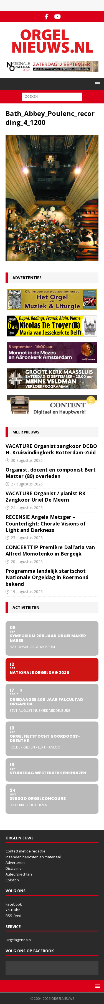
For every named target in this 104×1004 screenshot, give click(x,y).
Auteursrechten (19, 874)
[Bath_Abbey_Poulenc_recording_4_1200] (52, 258)
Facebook (14, 904)
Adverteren (15, 862)
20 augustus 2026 (27, 561)
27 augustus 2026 (27, 484)
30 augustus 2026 (27, 460)
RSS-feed (13, 915)
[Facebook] (47, 16)
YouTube (13, 909)
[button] (96, 83)
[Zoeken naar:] (52, 96)
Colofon (12, 879)
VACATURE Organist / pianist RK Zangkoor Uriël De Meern (45, 496)
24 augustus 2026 (27, 507)
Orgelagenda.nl (19, 939)
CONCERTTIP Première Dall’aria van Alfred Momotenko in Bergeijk (50, 550)
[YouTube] (57, 16)
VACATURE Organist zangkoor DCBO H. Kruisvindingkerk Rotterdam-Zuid (51, 449)
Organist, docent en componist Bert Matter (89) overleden (51, 472)
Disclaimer (14, 868)
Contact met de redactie (25, 851)
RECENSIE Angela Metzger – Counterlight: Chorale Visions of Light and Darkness (46, 523)
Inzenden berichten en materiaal (33, 856)
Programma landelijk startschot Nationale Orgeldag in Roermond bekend (47, 577)
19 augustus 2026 (27, 591)
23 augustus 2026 (27, 537)
